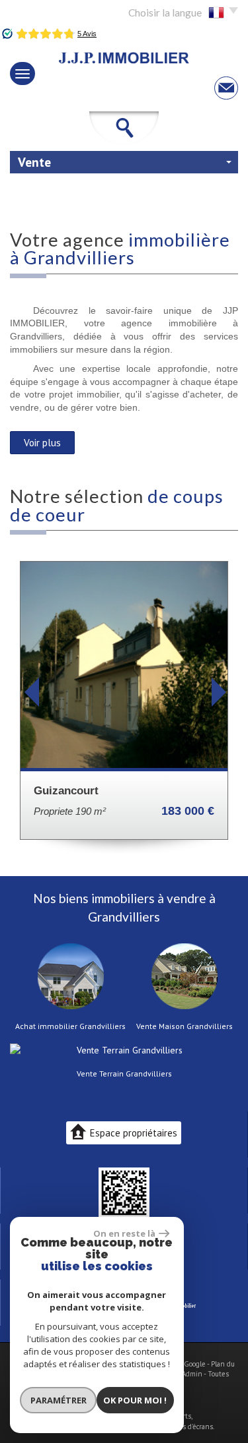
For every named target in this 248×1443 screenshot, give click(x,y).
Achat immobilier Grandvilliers (70, 1026)
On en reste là (124, 1233)
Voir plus (42, 442)
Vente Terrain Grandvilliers (124, 1074)
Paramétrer (58, 1400)
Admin (192, 1373)
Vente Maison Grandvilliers (184, 1026)
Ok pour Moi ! (135, 1400)
